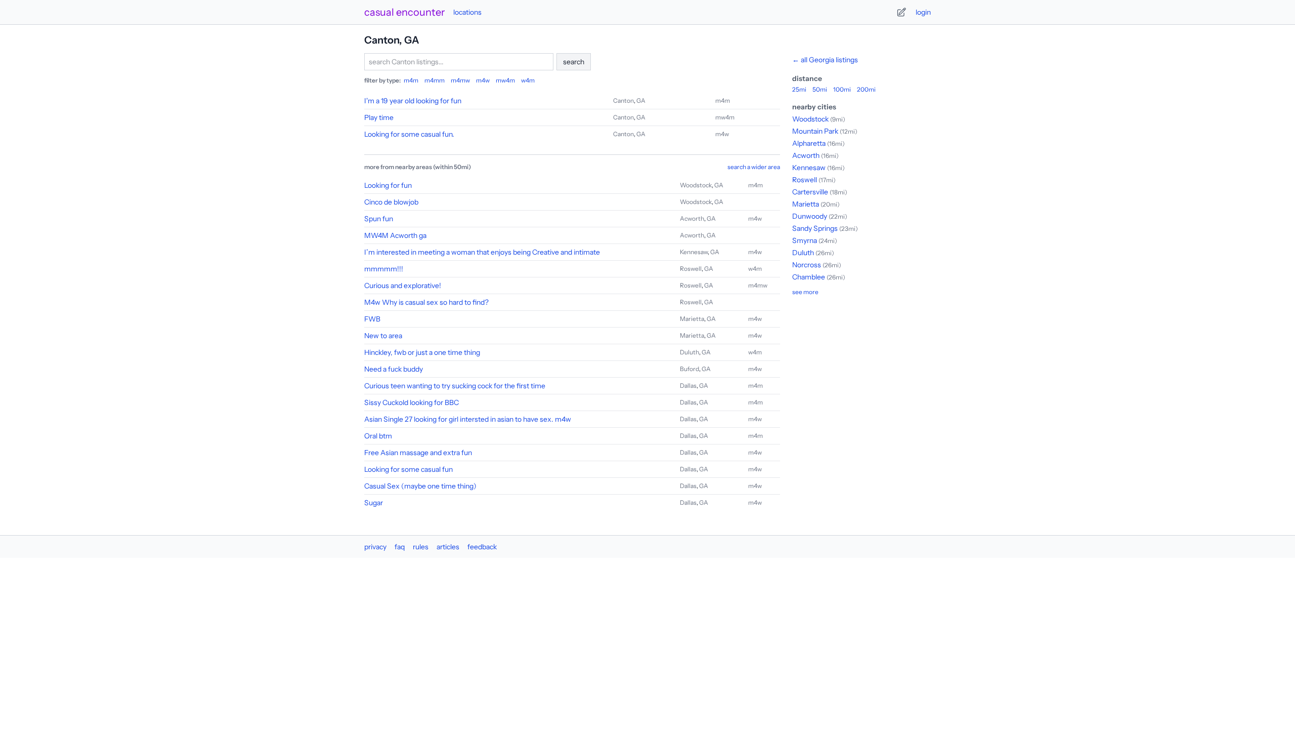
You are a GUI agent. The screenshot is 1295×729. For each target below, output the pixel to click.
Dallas (688, 385)
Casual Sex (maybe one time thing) (420, 486)
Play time (379, 117)
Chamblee (808, 276)
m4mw (460, 80)
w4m (528, 80)
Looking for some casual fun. (409, 134)
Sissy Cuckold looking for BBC (411, 402)
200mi (866, 89)
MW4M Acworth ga (395, 235)
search (573, 61)
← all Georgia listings (825, 59)
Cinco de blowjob (391, 202)
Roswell (691, 268)
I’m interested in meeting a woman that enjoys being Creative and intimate (482, 252)
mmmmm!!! (383, 268)
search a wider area (753, 167)
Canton (623, 100)
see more (805, 292)
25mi (799, 89)
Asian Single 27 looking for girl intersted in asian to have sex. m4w (467, 419)
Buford (689, 369)
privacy (375, 546)
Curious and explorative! (402, 285)
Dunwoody (809, 216)
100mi (842, 89)
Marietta (692, 318)
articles (448, 546)
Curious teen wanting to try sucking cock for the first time (454, 385)
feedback (482, 546)
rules (420, 546)
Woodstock (696, 185)
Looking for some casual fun (408, 469)
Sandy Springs (815, 228)
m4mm (434, 80)
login (923, 12)
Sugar (373, 502)
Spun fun (378, 218)
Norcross (806, 264)
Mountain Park (815, 131)
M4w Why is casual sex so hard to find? (426, 302)
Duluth (689, 352)
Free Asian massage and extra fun (418, 452)
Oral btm (378, 435)
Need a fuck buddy (393, 369)
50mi (819, 89)
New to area (383, 335)
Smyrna (804, 240)
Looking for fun (388, 185)
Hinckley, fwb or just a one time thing (422, 352)
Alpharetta (809, 143)
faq (400, 546)
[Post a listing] (901, 12)
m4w (483, 80)
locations (467, 12)
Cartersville (810, 191)
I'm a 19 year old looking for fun (412, 100)
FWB (372, 318)
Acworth (692, 218)
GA (640, 100)
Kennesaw (694, 252)
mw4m (505, 80)
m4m (411, 80)
